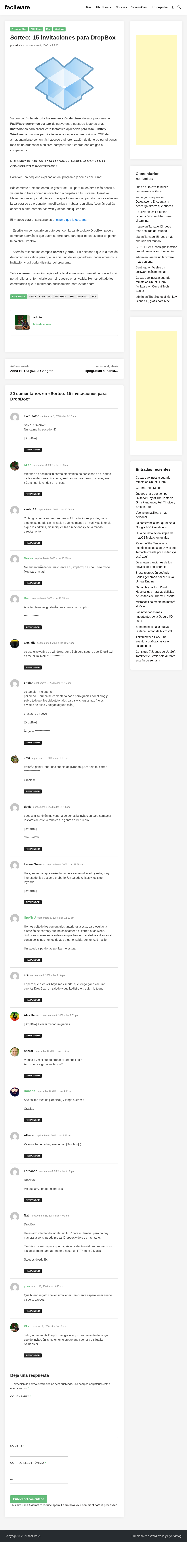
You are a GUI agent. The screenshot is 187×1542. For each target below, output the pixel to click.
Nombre (17, 1445)
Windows (59, 29)
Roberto (29, 1090)
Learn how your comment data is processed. (89, 1505)
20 (57, 45)
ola (138, 236)
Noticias (121, 7)
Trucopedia (160, 7)
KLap (27, 465)
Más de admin (42, 324)
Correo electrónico (28, 1462)
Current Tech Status (148, 487)
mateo (140, 226)
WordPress (157, 1536)
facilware (17, 7)
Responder (33, 449)
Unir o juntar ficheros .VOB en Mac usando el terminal (155, 216)
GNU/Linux (103, 7)
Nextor (28, 558)
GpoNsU (30, 917)
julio (27, 1286)
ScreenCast (139, 7)
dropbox (60, 296)
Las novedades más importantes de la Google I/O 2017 (154, 617)
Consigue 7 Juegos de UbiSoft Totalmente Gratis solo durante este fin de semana (155, 656)
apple (32, 296)
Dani (27, 598)
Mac (89, 7)
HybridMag (174, 1536)
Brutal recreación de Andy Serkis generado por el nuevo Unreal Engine (155, 577)
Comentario (20, 1396)
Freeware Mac (19, 29)
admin (18, 45)
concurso (45, 296)
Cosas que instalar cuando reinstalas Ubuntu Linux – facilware (153, 282)
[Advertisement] (156, 90)
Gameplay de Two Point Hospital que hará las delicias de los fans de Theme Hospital (155, 592)
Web (13, 1480)
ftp (72, 296)
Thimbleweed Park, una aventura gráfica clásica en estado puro (153, 641)
